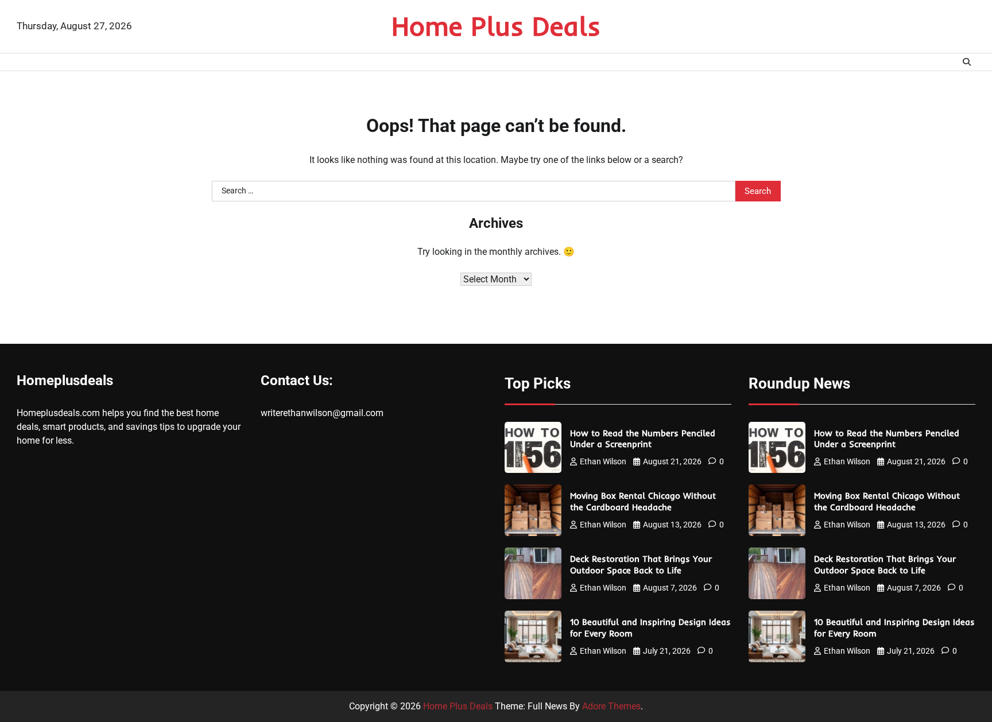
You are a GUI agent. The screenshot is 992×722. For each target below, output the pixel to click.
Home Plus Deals (496, 25)
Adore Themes (611, 706)
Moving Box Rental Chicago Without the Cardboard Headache (643, 501)
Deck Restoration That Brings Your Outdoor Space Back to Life (641, 564)
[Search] (966, 62)
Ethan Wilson (603, 461)
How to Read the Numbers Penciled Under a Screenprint (642, 439)
